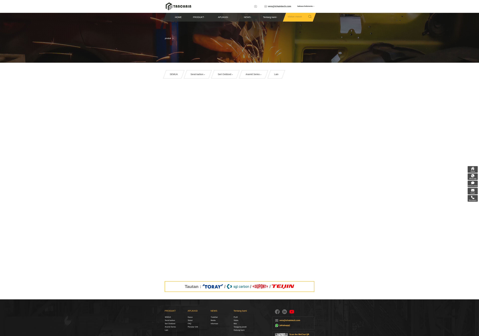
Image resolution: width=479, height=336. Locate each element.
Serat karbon (167, 320)
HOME (178, 17)
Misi (235, 324)
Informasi (214, 324)
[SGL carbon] (237, 286)
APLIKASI (223, 17)
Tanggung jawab (240, 327)
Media (213, 320)
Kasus (190, 317)
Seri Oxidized (170, 324)
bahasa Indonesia (305, 6)
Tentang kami (269, 17)
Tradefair (214, 317)
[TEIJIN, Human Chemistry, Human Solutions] (283, 286)
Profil (236, 317)
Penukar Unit (193, 327)
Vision (236, 320)
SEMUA (168, 317)
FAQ (189, 324)
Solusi (190, 320)
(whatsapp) (284, 325)
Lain (166, 330)
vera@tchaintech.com (279, 6)
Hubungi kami (239, 330)
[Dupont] (260, 286)
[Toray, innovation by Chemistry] (213, 286)
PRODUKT (198, 17)
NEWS (247, 17)
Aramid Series (170, 327)
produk (168, 38)
